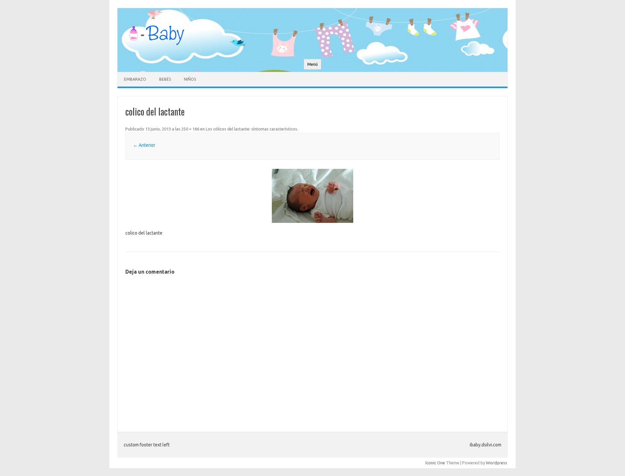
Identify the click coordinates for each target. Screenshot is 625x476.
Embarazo (135, 79)
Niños (190, 79)
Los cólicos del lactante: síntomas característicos (251, 129)
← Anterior (144, 145)
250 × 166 (190, 129)
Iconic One (435, 462)
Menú (312, 64)
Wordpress (496, 462)
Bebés (165, 79)
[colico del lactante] (312, 196)
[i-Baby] (156, 47)
